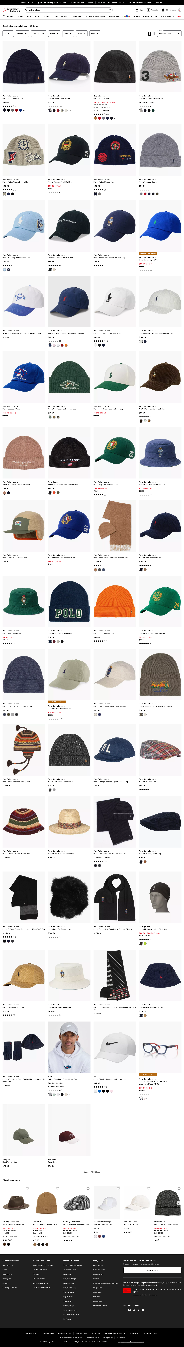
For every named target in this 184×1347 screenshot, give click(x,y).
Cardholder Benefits (40, 1270)
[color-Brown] (95, 569)
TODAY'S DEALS (26, 2)
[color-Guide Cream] (54, 269)
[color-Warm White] (145, 420)
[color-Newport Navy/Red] (50, 345)
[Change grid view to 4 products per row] (149, 34)
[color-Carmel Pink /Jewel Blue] (54, 345)
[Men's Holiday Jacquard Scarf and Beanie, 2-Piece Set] (115, 975)
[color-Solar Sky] (54, 492)
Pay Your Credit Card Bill (41, 1288)
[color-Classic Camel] (95, 118)
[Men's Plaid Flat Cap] (160, 750)
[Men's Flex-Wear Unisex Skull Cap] (160, 897)
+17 (115, 118)
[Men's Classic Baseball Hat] (69, 66)
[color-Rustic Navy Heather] (4, 714)
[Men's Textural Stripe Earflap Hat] (24, 750)
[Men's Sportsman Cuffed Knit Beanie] (69, 377)
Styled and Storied (100, 1306)
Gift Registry (67, 1319)
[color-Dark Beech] (141, 420)
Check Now (153, 1295)
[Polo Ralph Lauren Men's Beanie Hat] (69, 452)
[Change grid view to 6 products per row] (154, 33)
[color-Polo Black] (8, 110)
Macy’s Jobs (97, 1288)
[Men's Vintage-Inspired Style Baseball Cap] (115, 750)
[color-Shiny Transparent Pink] (145, 1098)
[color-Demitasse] (46, 1244)
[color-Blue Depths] (103, 1236)
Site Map (96, 1297)
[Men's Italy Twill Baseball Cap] (115, 452)
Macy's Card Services (40, 1283)
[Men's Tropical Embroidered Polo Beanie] (160, 674)
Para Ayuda (7, 1279)
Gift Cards (36, 1274)
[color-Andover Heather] (141, 110)
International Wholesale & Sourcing (105, 1283)
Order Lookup (7, 1274)
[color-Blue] (8, 941)
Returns (5, 1283)
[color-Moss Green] (157, 193)
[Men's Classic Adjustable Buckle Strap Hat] (24, 301)
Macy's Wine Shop (69, 1288)
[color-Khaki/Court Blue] (66, 1094)
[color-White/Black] (58, 1094)
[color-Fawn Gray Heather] (99, 193)
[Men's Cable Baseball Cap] (160, 526)
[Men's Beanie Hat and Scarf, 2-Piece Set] (115, 526)
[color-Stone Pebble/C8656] (66, 110)
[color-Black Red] (54, 110)
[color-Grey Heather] (103, 118)
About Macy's (98, 1265)
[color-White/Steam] (54, 1094)
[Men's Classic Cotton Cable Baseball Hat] (160, 301)
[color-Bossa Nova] (99, 1236)
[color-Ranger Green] (8, 714)
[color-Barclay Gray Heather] (16, 714)
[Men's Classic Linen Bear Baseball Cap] (115, 674)
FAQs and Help (8, 1265)
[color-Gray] (95, 1091)
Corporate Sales (99, 1270)
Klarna (5, 1270)
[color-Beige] (62, 110)
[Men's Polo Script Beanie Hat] (24, 452)
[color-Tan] (34, 1244)
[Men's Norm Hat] (137, 1202)
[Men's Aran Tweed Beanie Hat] (69, 750)
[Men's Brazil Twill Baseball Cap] (160, 601)
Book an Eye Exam (69, 1310)
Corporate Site (98, 1274)
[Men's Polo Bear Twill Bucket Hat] (160, 452)
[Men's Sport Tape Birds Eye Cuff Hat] (167, 1202)
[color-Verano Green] (50, 417)
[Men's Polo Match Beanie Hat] (160, 66)
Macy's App (67, 1274)
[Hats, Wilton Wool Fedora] (16, 1202)
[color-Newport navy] (8, 492)
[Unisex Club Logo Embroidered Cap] (69, 1047)
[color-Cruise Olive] (58, 492)
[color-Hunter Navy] (4, 110)
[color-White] (95, 345)
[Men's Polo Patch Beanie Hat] (69, 601)
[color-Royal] (99, 1091)
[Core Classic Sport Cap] (160, 226)
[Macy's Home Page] (11, 9)
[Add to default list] (27, 1188)
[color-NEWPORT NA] (141, 569)
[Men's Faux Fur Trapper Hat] (69, 897)
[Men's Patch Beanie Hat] (115, 150)
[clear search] (110, 10)
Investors (96, 1279)
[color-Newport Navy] (95, 193)
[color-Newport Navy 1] (99, 714)
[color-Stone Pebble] (145, 714)
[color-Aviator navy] (141, 861)
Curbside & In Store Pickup (72, 1265)
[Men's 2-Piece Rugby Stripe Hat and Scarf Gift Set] (24, 897)
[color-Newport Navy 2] (145, 341)
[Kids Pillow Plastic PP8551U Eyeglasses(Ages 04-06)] (160, 1047)
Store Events (67, 1301)
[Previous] (6, 67)
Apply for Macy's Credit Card (43, 1265)
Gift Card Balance (39, 1279)
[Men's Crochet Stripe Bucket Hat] (24, 822)
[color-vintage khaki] (54, 417)
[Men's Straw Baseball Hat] (24, 975)
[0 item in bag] (179, 9)
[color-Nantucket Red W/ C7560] (58, 110)
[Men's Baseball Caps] (24, 377)
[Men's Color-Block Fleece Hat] (24, 526)
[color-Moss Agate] (153, 110)
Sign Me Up (152, 1270)
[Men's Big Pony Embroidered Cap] (24, 226)
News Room (97, 1292)
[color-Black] (111, 118)
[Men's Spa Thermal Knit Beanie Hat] (24, 674)
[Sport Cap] (69, 1130)
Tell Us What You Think (71, 1315)
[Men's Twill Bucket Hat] (24, 601)
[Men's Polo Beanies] (115, 66)
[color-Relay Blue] (50, 110)
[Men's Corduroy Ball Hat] (160, 377)
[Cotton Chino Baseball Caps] (69, 674)
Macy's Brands (68, 1283)
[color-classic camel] (145, 569)
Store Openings (68, 1306)
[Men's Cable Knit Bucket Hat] (160, 975)
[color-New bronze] (145, 861)
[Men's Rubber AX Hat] (107, 1202)
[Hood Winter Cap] (24, 1130)
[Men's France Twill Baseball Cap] (69, 526)
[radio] (5, 110)
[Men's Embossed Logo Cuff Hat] (46, 1202)
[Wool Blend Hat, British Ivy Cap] (76, 1202)
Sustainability (98, 1301)
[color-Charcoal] (12, 110)
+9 (24, 110)
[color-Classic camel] (4, 492)
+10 (70, 110)
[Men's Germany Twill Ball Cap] (69, 150)
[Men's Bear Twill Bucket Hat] (69, 975)
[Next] (42, 67)
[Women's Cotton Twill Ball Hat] (69, 226)
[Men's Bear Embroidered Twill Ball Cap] (115, 226)
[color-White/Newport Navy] (58, 345)
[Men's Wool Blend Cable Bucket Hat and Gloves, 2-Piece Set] (24, 1047)
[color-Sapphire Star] (20, 110)
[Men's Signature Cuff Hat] (24, 66)
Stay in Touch (68, 1297)
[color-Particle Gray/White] (50, 1094)
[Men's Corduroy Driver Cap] (160, 822)
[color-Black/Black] (107, 1091)
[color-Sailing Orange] (66, 345)
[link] (24, 103)
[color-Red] (16, 110)
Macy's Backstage (69, 1279)
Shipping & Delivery (10, 1288)
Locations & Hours (69, 1270)
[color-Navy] (107, 118)
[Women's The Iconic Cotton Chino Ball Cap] (69, 301)
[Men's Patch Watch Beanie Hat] (24, 150)
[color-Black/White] (62, 1094)
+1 (160, 194)
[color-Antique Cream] (141, 341)
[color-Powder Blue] (4, 269)
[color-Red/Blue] (62, 345)
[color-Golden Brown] (149, 420)
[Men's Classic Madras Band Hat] (69, 822)
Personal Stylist (68, 1292)
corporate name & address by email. (131, 1342)
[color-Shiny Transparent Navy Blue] (141, 1098)
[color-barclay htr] (58, 417)
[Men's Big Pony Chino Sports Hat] (115, 301)
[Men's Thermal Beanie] (160, 150)
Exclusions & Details (140, 1295)
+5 (69, 1094)
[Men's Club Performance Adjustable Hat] (115, 1047)
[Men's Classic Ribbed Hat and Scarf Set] (115, 822)
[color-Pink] (111, 1091)
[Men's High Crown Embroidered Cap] (115, 377)
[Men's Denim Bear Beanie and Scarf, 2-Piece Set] (115, 897)
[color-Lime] (145, 943)
